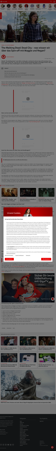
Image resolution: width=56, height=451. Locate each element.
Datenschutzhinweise (9, 255)
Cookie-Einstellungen (19, 255)
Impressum (28, 255)
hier (24, 225)
